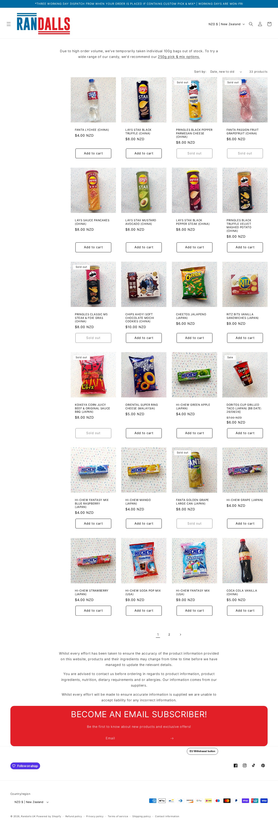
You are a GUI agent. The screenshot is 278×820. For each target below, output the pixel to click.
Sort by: (200, 71)
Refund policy (73, 816)
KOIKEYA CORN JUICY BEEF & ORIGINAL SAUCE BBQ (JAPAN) (92, 408)
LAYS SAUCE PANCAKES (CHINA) (92, 222)
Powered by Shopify (48, 816)
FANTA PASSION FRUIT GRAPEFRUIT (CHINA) (243, 131)
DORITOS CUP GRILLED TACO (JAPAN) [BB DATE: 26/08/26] (244, 408)
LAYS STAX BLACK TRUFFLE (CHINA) (138, 131)
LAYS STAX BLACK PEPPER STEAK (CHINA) (193, 222)
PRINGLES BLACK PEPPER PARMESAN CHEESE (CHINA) (194, 133)
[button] (8, 24)
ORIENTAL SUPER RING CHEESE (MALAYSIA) (141, 406)
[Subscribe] (171, 738)
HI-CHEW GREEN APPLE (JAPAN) (193, 406)
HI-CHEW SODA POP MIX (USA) (143, 592)
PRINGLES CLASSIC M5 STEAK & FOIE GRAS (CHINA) (91, 318)
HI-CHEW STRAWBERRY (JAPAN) (92, 592)
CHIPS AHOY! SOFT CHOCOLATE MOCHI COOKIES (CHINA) (139, 318)
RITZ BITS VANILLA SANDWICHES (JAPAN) (243, 316)
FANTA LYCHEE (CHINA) (92, 129)
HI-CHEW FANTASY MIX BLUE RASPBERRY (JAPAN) (92, 503)
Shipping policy (141, 816)
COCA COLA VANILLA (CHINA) (242, 592)
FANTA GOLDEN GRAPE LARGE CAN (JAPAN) (192, 501)
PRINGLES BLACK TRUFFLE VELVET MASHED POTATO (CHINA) (239, 225)
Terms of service (118, 816)
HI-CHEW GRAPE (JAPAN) (245, 500)
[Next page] (180, 634)
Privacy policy (95, 816)
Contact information (167, 816)
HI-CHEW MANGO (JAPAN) (138, 501)
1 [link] (158, 634)
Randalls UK (28, 816)
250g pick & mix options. (179, 57)
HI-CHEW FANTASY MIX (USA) (193, 592)
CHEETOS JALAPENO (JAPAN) (191, 316)
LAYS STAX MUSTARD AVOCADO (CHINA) (140, 222)
